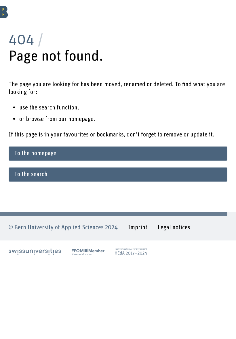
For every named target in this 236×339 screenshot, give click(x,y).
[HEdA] (131, 252)
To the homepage (35, 153)
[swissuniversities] (35, 252)
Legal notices (174, 227)
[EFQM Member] (88, 252)
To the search (30, 174)
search (47, 108)
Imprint (137, 227)
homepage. (81, 119)
